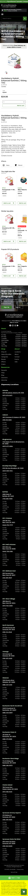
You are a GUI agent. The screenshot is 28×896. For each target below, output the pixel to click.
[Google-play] (18, 325)
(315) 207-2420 (7, 658)
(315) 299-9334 (7, 819)
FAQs (2, 372)
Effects (3, 362)
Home (3, 25)
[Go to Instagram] (13, 325)
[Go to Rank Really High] (14, 878)
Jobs (16, 362)
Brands (3, 359)
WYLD (4, 188)
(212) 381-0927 (7, 578)
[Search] (25, 18)
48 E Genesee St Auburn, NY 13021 (13, 417)
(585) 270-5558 (7, 739)
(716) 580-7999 (7, 498)
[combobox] (12, 18)
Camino (20, 188)
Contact (17, 357)
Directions (4, 377)
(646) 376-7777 (7, 525)
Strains (3, 364)
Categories (4, 357)
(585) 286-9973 (7, 765)
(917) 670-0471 (7, 395)
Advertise (4, 380)
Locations (17, 352)
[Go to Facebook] (10, 325)
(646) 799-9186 (7, 551)
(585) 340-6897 (7, 712)
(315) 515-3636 (7, 420)
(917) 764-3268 (7, 605)
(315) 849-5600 (7, 846)
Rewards (4, 370)
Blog (2, 375)
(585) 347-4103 (7, 685)
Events (17, 359)
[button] (14, 10)
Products (9, 25)
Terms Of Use (14, 872)
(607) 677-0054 (7, 446)
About (17, 354)
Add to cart (20, 105)
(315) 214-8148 (7, 632)
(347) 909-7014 (7, 471)
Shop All (3, 352)
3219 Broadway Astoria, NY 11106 (13, 393)
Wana (19, 228)
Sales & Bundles (6, 354)
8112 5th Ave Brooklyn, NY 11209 (12, 468)
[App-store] (15, 325)
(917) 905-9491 (7, 791)
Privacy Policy (20, 869)
